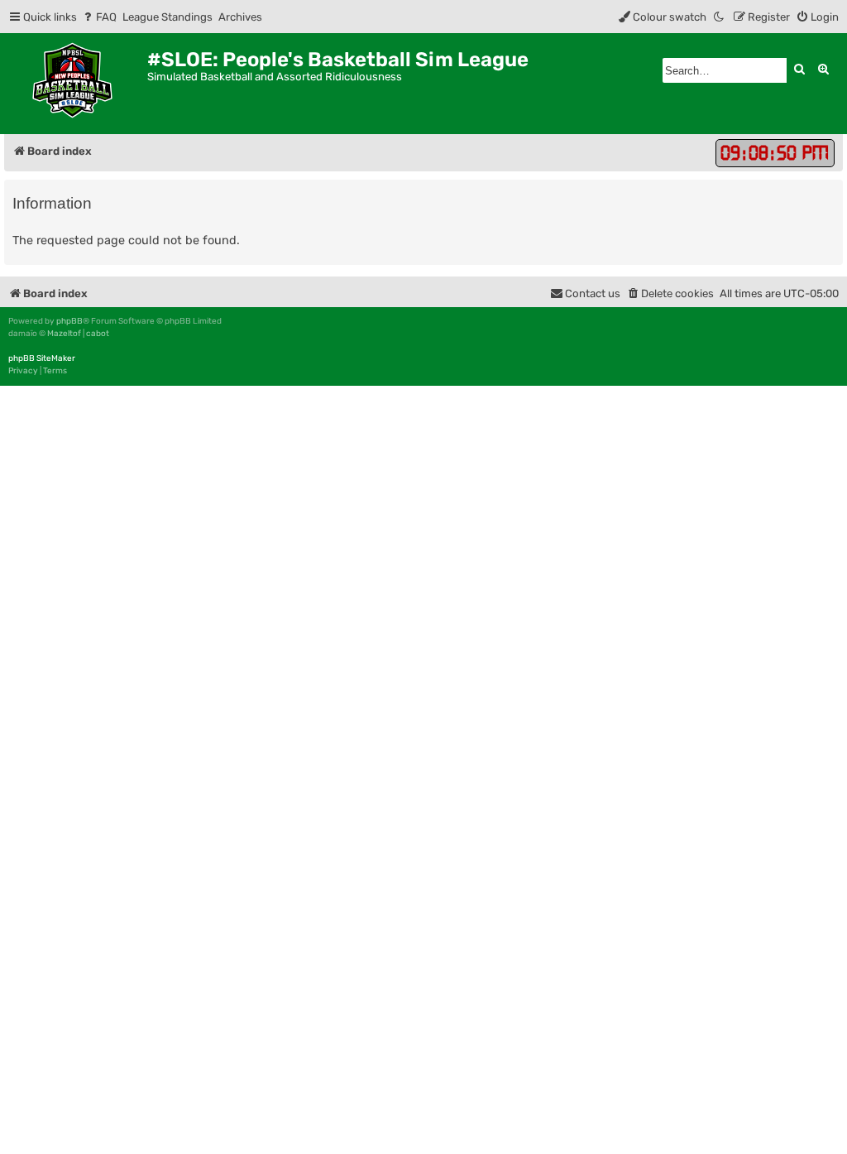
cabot (97, 334)
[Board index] (75, 83)
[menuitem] (99, 17)
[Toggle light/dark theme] (719, 17)
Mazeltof (64, 334)
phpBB (69, 321)
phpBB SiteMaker (41, 358)
